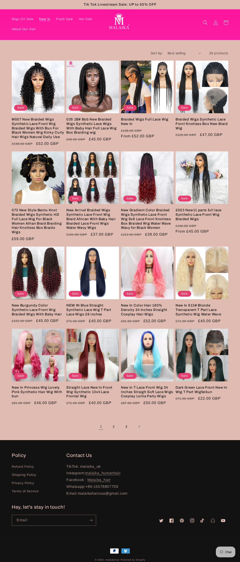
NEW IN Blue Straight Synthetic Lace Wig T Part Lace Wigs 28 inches (88, 309)
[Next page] (139, 426)
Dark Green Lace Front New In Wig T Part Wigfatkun (201, 390)
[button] (205, 23)
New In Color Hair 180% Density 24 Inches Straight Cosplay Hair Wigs (144, 309)
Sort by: (157, 53)
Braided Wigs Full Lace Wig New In (145, 121)
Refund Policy (23, 466)
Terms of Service (25, 491)
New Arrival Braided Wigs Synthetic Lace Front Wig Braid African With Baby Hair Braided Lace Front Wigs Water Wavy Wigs (91, 219)
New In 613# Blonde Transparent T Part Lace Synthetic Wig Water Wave (198, 309)
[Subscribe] (91, 520)
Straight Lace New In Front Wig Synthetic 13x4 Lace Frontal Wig (89, 392)
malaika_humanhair (102, 473)
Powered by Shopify (132, 559)
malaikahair (112, 559)
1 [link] (101, 426)
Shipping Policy (24, 475)
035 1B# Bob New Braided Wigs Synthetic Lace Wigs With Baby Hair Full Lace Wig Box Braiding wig (91, 126)
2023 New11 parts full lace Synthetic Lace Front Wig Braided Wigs (198, 214)
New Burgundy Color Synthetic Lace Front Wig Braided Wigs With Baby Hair (37, 309)
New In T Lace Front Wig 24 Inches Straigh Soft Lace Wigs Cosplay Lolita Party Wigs (147, 392)
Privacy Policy (23, 483)
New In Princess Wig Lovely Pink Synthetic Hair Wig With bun (37, 392)
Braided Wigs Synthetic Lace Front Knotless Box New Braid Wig (202, 123)
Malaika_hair (99, 480)
